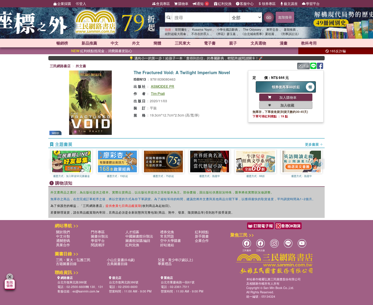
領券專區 (269, 3)
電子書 (210, 43)
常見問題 (167, 236)
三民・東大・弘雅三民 (73, 259)
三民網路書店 (60, 65)
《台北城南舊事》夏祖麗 (257, 34)
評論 (305, 65)
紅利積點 (202, 231)
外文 (136, 43)
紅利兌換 (225, 3)
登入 (82, 3)
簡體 (157, 43)
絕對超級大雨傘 (175, 34)
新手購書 (202, 236)
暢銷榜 (62, 43)
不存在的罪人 (200, 34)
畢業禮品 (165, 263)
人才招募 (132, 231)
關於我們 (63, 231)
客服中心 (247, 3)
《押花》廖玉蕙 (225, 34)
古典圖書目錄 (117, 263)
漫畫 (284, 43)
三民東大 (182, 43)
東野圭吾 (272, 29)
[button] (321, 164)
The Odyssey (252, 29)
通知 (202, 3)
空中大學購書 (170, 240)
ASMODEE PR (162, 86)
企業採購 (64, 3)
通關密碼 (63, 240)
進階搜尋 (285, 17)
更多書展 (312, 144)
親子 (233, 43)
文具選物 (258, 43)
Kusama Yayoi (202, 29)
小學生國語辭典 (227, 29)
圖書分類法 (99, 236)
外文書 (81, 65)
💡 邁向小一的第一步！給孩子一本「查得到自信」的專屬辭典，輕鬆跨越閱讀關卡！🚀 (186, 58)
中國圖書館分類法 (139, 236)
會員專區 (163, 3)
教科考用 (309, 43)
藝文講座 (291, 3)
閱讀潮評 (98, 244)
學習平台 (313, 3)
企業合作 (202, 240)
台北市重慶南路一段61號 (177, 282)
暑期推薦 (290, 29)
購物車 (183, 3)
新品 (89, 43)
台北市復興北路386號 (72, 282)
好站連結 (167, 244)
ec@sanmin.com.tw (86, 291)
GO (268, 17)
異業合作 (63, 244)
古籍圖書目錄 (66, 263)
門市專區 (98, 231)
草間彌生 (181, 29)
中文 (115, 43)
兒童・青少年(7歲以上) (175, 259)
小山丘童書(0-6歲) (121, 259)
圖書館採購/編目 (137, 240)
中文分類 (63, 236)
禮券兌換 (167, 231)
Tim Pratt (158, 93)
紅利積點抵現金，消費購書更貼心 (101, 50)
